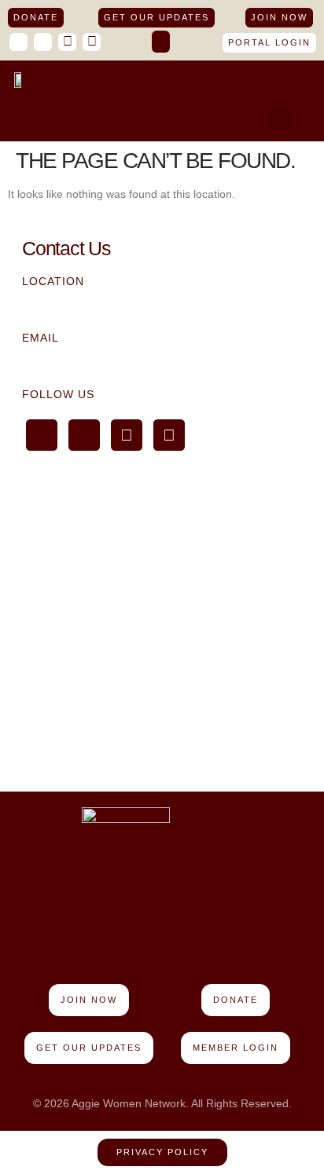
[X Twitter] (126, 435)
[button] (161, 42)
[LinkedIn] (43, 42)
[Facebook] (18, 42)
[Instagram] (92, 42)
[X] (67, 42)
